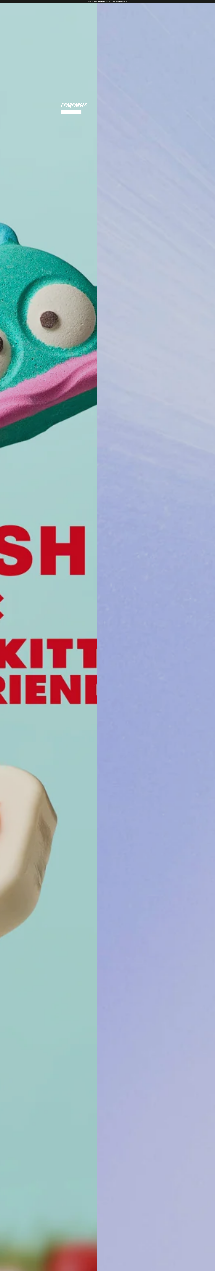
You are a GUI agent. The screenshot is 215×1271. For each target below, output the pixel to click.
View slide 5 (115, 1267)
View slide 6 (120, 1267)
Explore (76, 112)
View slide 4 (110, 1267)
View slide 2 (100, 1267)
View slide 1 (95, 1267)
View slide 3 (105, 1267)
